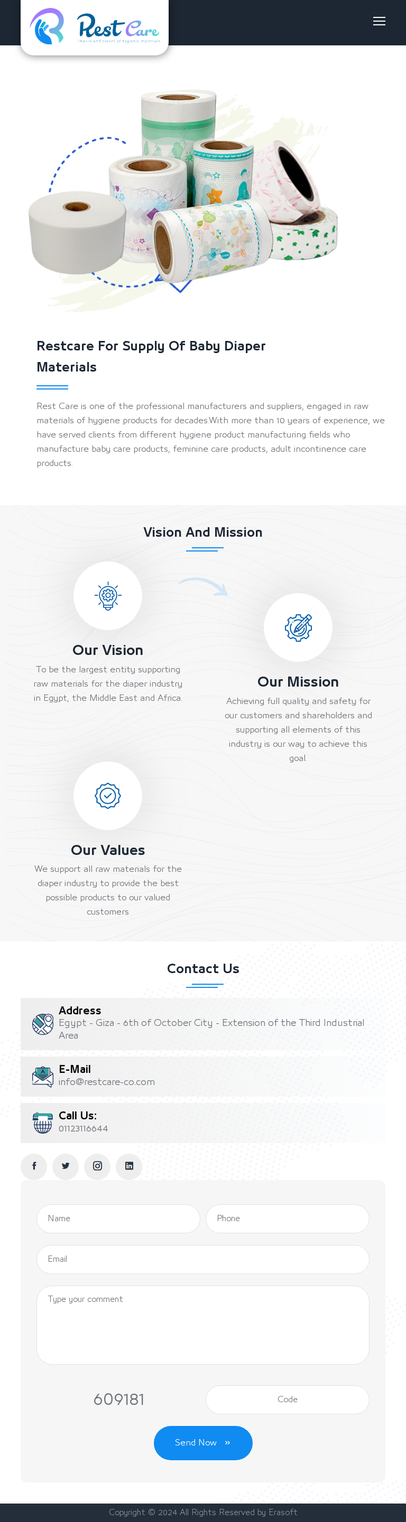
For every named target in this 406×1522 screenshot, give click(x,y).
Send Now (197, 1443)
